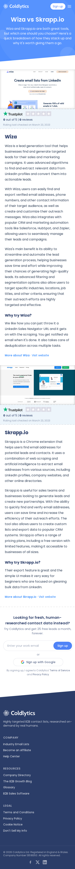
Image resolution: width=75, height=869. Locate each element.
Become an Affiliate (17, 750)
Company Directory (17, 775)
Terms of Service (60, 670)
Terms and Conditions (18, 812)
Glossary (9, 787)
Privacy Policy (41, 674)
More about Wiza (17, 355)
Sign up (62, 646)
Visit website (40, 355)
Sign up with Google (40, 662)
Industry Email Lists (16, 744)
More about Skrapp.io (20, 597)
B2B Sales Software (16, 794)
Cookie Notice (13, 824)
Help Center (11, 756)
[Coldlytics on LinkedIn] (45, 862)
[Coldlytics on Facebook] (30, 862)
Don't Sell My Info (15, 831)
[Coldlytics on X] (38, 862)
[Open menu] (69, 6)
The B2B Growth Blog (17, 781)
